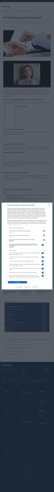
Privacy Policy (34, 286)
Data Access (27, 286)
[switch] (43, 231)
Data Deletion (19, 286)
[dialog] (27, 246)
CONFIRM (17, 282)
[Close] (50, 205)
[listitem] (27, 228)
